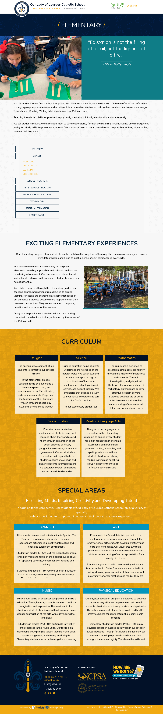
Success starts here (46, 8)
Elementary (29, 170)
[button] (88, 286)
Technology (37, 201)
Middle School (30, 174)
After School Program (37, 187)
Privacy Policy (141, 707)
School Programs (37, 180)
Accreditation (37, 215)
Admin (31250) (56, 708)
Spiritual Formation (37, 208)
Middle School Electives (37, 194)
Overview (37, 149)
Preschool (28, 162)
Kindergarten (30, 165)
